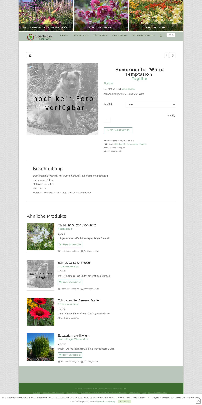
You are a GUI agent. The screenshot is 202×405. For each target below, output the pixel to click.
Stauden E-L (120, 144)
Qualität (108, 104)
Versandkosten (128, 89)
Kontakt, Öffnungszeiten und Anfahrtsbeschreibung (104, 393)
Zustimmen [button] (124, 402)
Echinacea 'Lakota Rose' (74, 264)
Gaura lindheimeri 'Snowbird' (77, 226)
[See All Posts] (30, 55)
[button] (31, 67)
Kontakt (36, 393)
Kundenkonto (72, 393)
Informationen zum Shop (53, 393)
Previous (24, 16)
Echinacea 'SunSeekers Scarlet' (79, 302)
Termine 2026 (134, 393)
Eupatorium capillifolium (73, 337)
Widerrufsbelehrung (157, 393)
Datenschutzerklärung (105, 401)
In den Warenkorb (118, 130)
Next (177, 16)
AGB (144, 393)
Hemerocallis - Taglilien (137, 144)
